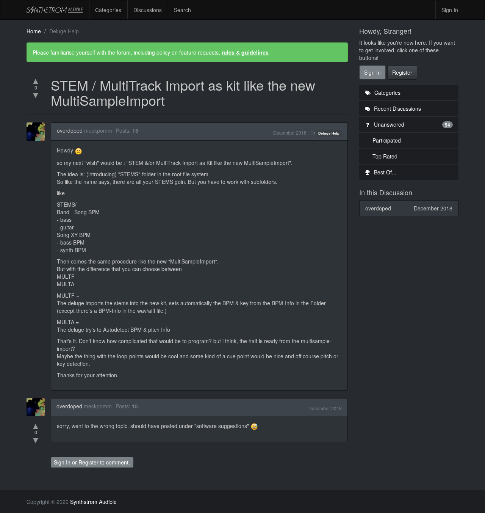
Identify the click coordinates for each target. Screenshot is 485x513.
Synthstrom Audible (55, 9)
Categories (108, 10)
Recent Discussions (396, 108)
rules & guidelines (245, 52)
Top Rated (384, 156)
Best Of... (384, 172)
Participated (386, 140)
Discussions (147, 10)
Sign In (449, 10)
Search (182, 10)
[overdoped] (38, 131)
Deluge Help (329, 133)
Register (88, 462)
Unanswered (411, 124)
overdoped (70, 130)
